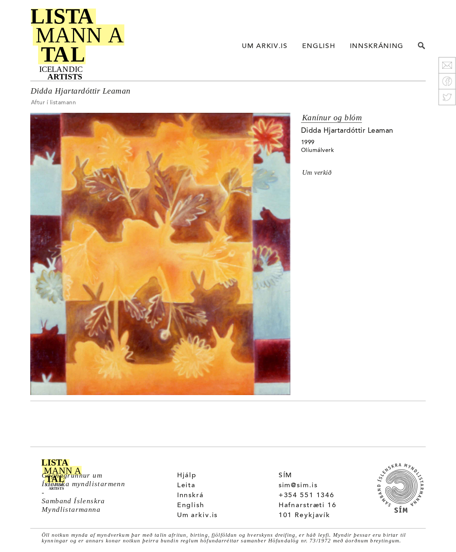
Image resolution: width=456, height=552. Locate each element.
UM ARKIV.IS (264, 46)
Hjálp (187, 475)
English (190, 505)
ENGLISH (319, 46)
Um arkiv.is (197, 515)
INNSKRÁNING (377, 46)
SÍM (285, 475)
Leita (186, 485)
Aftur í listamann (53, 103)
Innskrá (190, 495)
